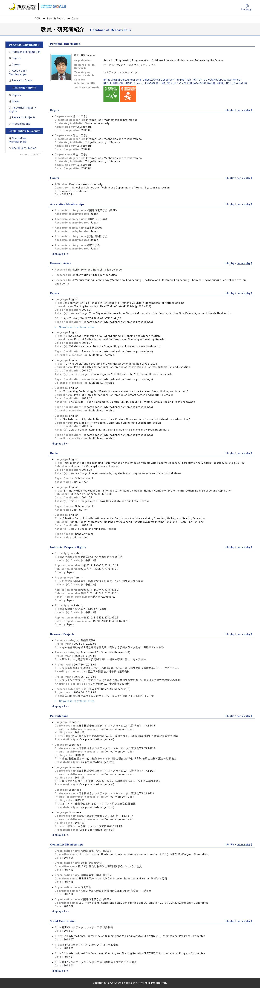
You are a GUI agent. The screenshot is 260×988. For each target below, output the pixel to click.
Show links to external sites (77, 327)
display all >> (60, 253)
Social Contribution (24, 148)
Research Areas (22, 80)
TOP (37, 18)
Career (16, 64)
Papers (16, 95)
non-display (243, 110)
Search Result (56, 18)
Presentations (21, 123)
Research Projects (24, 117)
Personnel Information (26, 51)
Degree (16, 58)
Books (16, 101)
